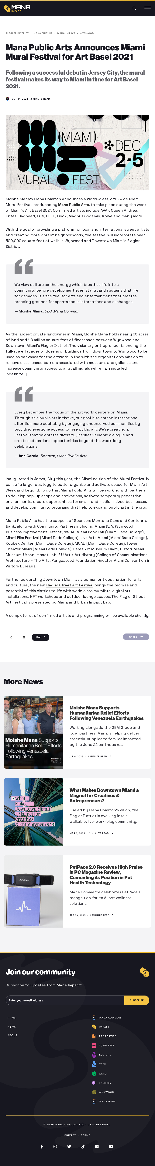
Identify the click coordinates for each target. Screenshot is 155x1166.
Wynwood (87, 33)
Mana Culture (43, 33)
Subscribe (137, 1000)
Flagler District (17, 33)
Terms (86, 1135)
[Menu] (148, 8)
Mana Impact (66, 33)
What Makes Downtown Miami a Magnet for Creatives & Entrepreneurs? (104, 795)
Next (39, 637)
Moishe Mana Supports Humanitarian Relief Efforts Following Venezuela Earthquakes (107, 713)
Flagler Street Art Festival (69, 585)
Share (134, 636)
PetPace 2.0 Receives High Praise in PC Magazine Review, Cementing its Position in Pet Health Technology (106, 875)
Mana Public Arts (73, 204)
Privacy (70, 1135)
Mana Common (66, 1124)
